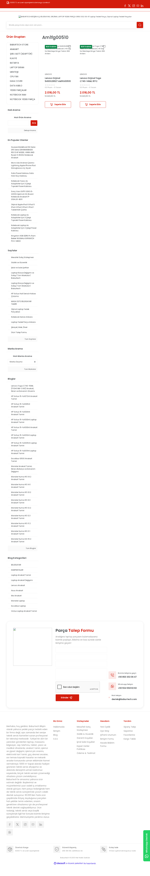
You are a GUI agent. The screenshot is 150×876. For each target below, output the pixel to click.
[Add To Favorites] (69, 46)
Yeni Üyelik (105, 726)
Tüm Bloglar (30, 548)
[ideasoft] (59, 863)
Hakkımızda (58, 726)
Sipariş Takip (130, 726)
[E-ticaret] (74, 863)
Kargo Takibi (130, 739)
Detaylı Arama (30, 130)
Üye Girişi (104, 731)
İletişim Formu (107, 739)
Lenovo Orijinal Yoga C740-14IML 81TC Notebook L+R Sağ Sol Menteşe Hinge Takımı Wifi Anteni (91, 80)
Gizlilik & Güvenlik (85, 734)
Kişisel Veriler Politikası (83, 748)
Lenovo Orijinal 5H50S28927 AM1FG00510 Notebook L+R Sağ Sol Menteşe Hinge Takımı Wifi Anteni (58, 80)
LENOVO (48, 74)
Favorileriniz (129, 735)
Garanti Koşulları (85, 738)
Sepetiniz (128, 731)
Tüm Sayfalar (30, 339)
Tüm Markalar (30, 369)
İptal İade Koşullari (86, 742)
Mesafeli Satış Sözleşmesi (84, 728)
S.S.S (55, 739)
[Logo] (75, 16)
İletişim (56, 731)
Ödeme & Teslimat (86, 753)
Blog (55, 735)
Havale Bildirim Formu (107, 744)
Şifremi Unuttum (108, 735)
